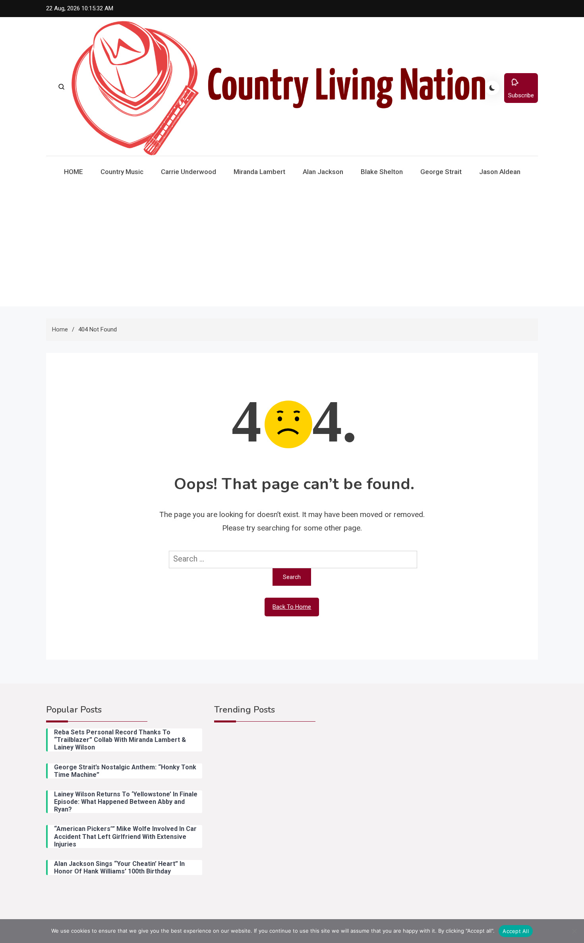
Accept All (516, 931)
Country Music (122, 172)
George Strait (441, 172)
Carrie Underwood (188, 172)
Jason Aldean (499, 172)
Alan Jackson (323, 172)
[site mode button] (492, 88)
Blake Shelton (382, 172)
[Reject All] (574, 931)
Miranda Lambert (259, 172)
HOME (73, 172)
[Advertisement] (292, 246)
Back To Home (292, 606)
